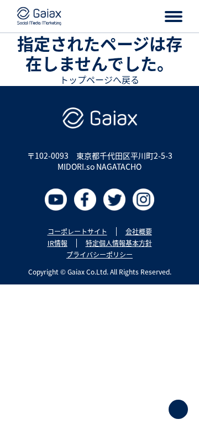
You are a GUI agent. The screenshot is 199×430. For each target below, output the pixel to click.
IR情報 (57, 243)
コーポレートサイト (77, 231)
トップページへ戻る (99, 79)
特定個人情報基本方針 (119, 243)
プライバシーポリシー (99, 254)
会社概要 (138, 231)
